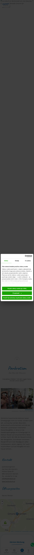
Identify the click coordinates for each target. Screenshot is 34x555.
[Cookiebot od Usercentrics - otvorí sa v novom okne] (25, 256)
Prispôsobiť (16, 293)
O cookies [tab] (28, 260)
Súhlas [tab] (6, 260)
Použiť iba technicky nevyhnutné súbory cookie (17, 297)
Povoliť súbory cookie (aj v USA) (17, 288)
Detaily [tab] (17, 260)
